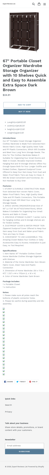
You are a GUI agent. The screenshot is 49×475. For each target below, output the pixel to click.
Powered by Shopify (36, 467)
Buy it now (24, 112)
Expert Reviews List (20, 467)
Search (8, 405)
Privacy (8, 412)
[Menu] (44, 4)
